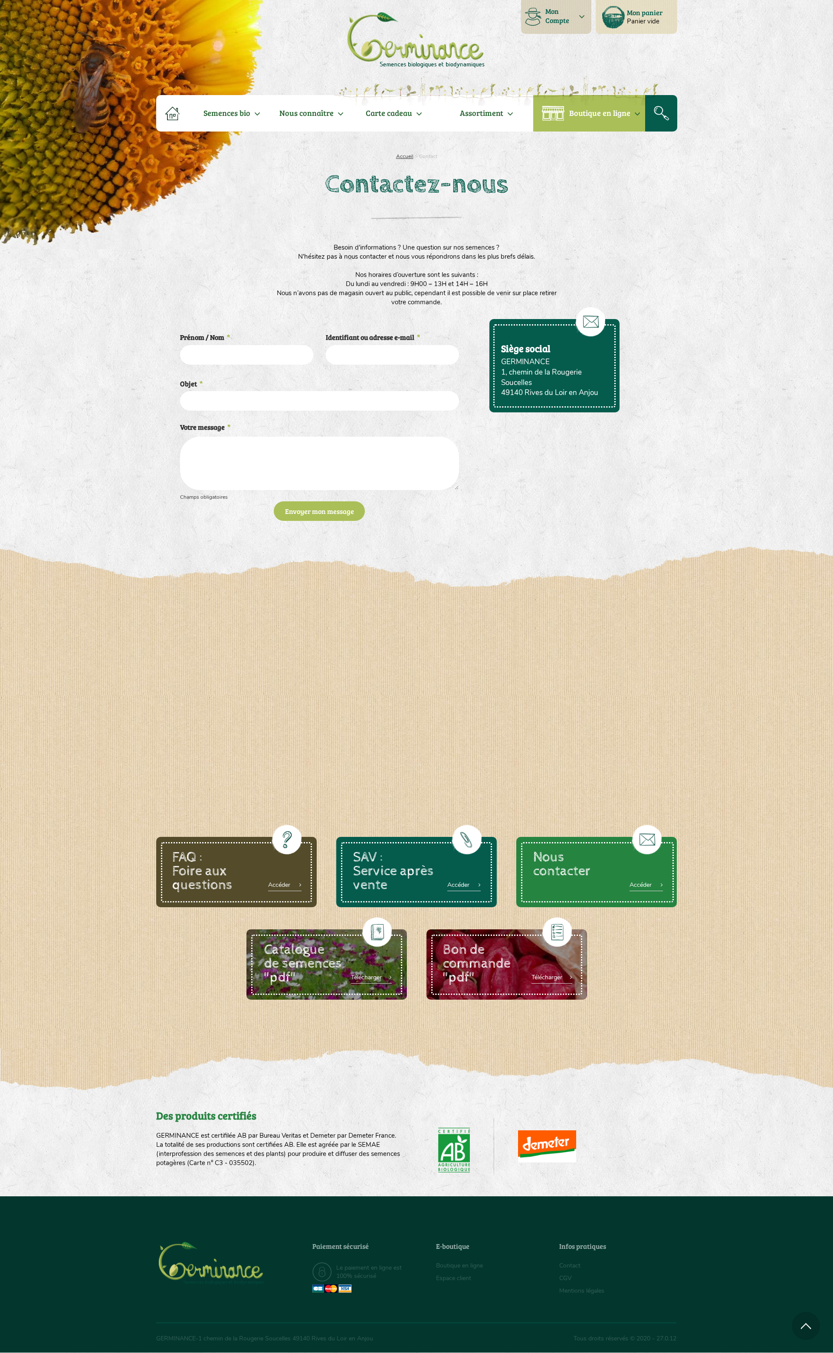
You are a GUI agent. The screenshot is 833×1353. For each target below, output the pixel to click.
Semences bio (226, 113)
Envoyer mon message (319, 511)
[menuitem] (636, 17)
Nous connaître (306, 113)
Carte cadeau (389, 113)
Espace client (453, 1278)
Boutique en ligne (599, 113)
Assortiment (481, 113)
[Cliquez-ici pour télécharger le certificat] (547, 1146)
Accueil (404, 156)
